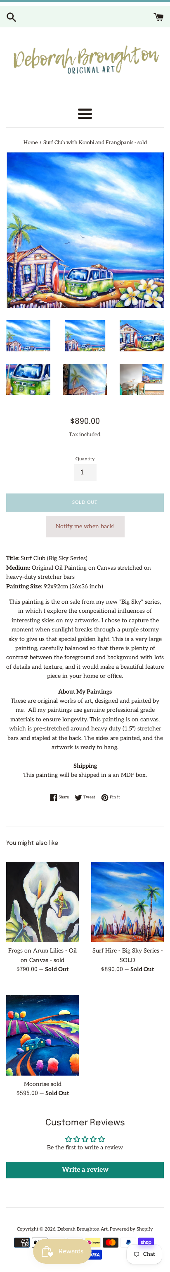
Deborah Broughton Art (82, 1229)
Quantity (85, 459)
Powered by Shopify (131, 1229)
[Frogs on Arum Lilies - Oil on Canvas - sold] (42, 898)
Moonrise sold (42, 1084)
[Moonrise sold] (42, 1031)
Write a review (85, 1170)
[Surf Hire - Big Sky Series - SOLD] (127, 898)
